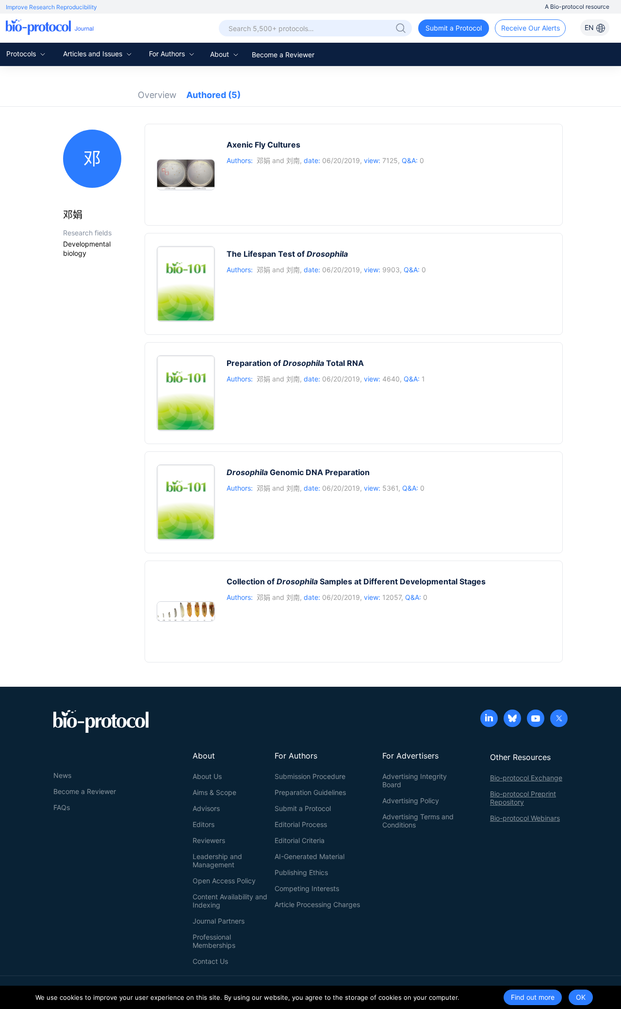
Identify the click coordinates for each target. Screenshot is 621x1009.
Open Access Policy (224, 881)
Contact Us (210, 961)
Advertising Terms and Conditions (418, 820)
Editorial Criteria (300, 840)
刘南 (293, 160)
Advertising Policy (410, 800)
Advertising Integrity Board (414, 780)
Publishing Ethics (301, 872)
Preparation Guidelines (310, 792)
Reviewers (209, 840)
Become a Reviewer (283, 54)
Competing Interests (307, 888)
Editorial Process (301, 824)
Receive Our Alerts (530, 28)
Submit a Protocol (453, 28)
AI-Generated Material (309, 856)
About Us (207, 776)
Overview (157, 95)
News (62, 775)
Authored (213, 95)
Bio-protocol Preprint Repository (523, 798)
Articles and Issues (93, 54)
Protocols (22, 54)
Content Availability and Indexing (230, 901)
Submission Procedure (310, 776)
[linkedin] (489, 719)
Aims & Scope (214, 792)
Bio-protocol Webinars (525, 818)
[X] (559, 719)
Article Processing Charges (317, 904)
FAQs (61, 807)
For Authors (168, 54)
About (220, 54)
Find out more (533, 997)
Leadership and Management (217, 860)
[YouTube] (535, 719)
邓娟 (263, 160)
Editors (203, 824)
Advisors (206, 808)
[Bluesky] (512, 719)
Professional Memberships (214, 941)
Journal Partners (219, 921)
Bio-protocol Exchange (526, 778)
